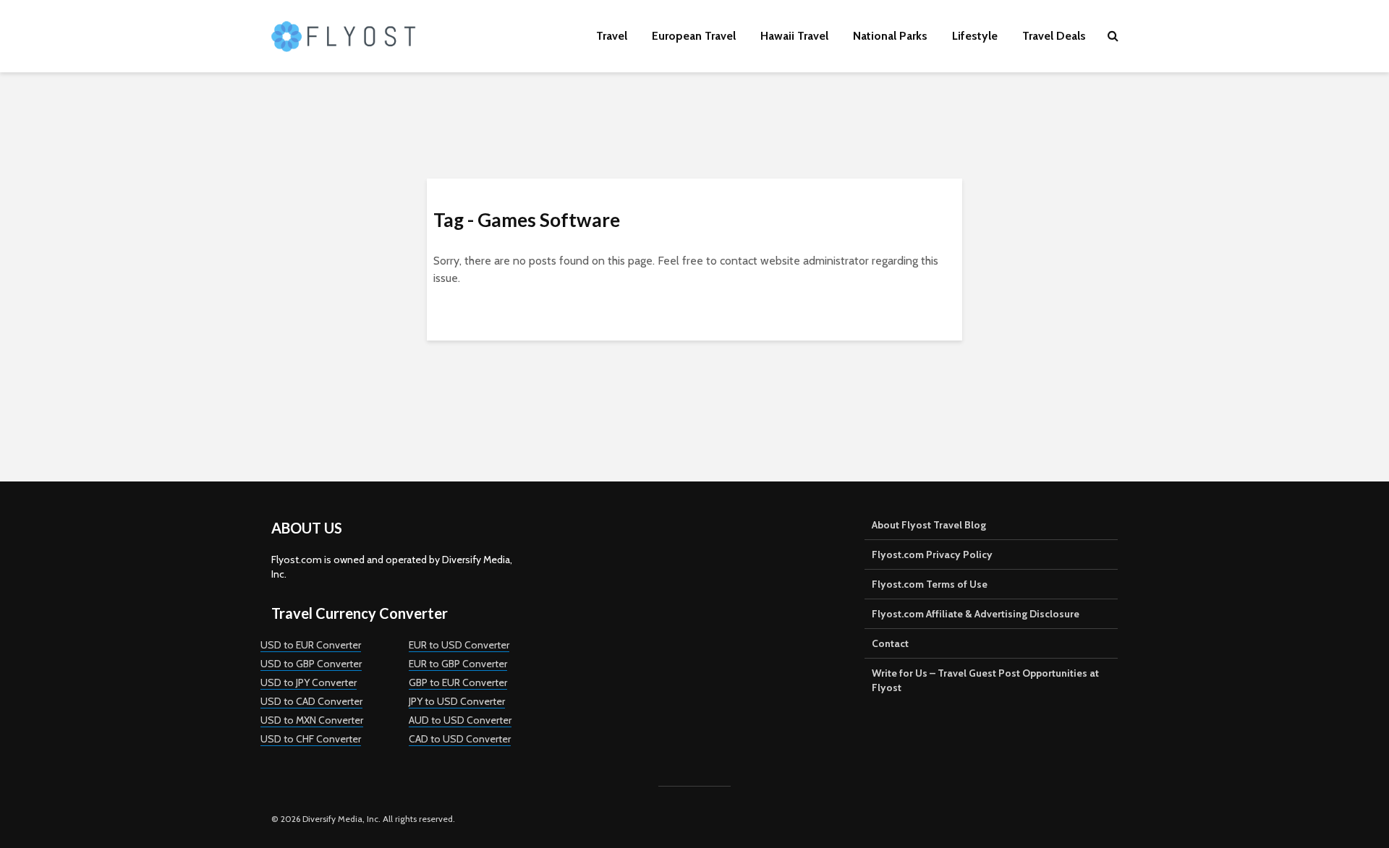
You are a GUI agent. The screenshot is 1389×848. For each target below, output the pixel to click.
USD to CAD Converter (311, 701)
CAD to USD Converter (460, 738)
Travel (611, 36)
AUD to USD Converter (460, 720)
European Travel (694, 36)
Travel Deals (1054, 36)
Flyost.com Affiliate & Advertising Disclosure (975, 613)
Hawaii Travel (794, 36)
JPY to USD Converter (457, 701)
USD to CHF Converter (310, 738)
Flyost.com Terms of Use (929, 584)
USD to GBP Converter (311, 663)
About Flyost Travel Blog (929, 524)
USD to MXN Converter (311, 720)
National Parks (890, 36)
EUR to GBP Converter (458, 663)
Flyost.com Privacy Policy (932, 554)
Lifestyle (975, 36)
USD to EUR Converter (310, 644)
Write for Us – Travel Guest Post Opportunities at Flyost (985, 680)
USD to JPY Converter (308, 682)
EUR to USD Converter (459, 644)
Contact (890, 643)
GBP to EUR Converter (458, 682)
